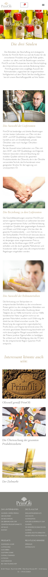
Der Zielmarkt (10, 481)
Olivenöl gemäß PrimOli (16, 402)
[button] (43, 5)
